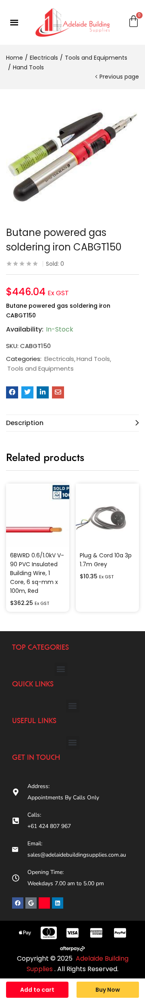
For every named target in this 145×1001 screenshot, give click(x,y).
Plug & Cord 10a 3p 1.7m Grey (106, 559)
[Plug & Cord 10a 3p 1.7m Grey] (107, 515)
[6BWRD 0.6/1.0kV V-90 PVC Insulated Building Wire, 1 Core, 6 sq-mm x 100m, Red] (37, 515)
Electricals (44, 58)
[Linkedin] (57, 903)
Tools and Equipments (96, 58)
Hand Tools (28, 67)
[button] (61, 669)
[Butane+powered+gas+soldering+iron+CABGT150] (27, 392)
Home (14, 58)
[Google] (31, 903)
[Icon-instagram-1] (44, 903)
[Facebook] (17, 903)
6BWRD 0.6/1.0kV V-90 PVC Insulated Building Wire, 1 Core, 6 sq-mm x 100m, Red (37, 573)
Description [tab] (25, 423)
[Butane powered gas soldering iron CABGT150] (12, 392)
